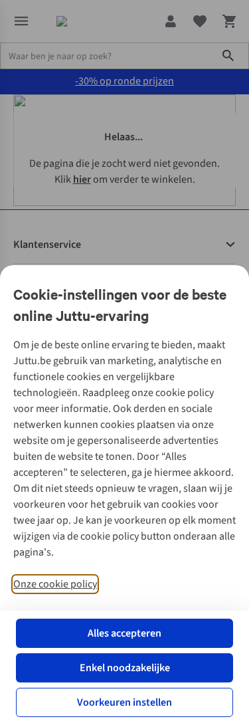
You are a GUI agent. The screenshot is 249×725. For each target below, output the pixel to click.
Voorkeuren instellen (124, 702)
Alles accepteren (124, 633)
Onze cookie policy (55, 584)
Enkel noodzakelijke (125, 668)
